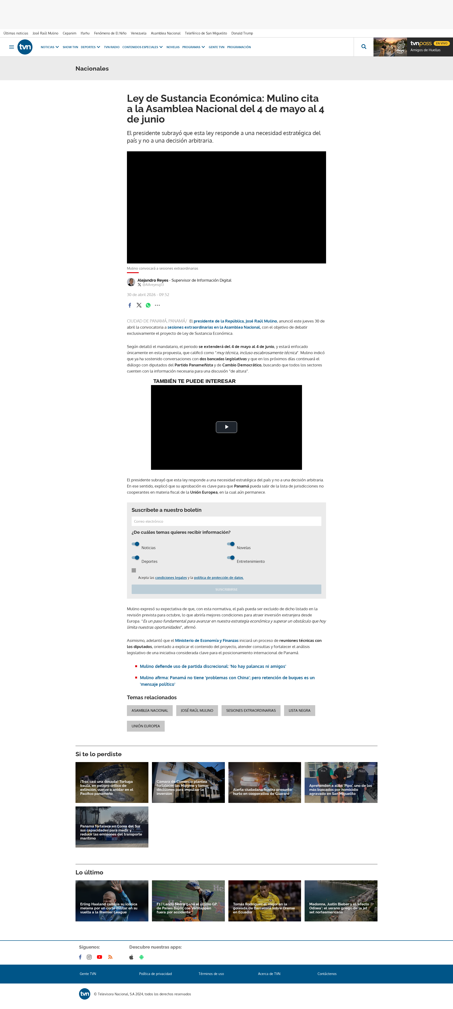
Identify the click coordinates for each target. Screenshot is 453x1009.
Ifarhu (85, 33)
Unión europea (146, 726)
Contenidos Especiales (140, 47)
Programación (239, 47)
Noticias (47, 47)
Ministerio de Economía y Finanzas (207, 640)
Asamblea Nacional (165, 33)
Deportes (88, 47)
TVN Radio (112, 47)
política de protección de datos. (219, 578)
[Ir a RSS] (111, 957)
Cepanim (69, 33)
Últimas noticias (16, 33)
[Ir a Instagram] (90, 957)
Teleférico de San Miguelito (206, 33)
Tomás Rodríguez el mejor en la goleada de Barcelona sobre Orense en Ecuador (264, 908)
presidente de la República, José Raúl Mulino (235, 320)
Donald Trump (242, 33)
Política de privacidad (155, 974)
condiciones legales (171, 578)
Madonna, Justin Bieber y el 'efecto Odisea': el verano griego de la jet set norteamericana (339, 908)
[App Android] (142, 957)
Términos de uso (211, 974)
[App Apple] (132, 957)
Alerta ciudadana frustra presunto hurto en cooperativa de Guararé (262, 792)
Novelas (173, 47)
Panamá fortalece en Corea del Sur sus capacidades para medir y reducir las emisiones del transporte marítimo (111, 832)
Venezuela (139, 33)
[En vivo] (414, 42)
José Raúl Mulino (45, 33)
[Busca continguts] (363, 47)
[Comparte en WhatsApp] (148, 305)
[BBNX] (84, 994)
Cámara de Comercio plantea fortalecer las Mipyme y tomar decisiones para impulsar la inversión (183, 788)
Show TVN (70, 47)
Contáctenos (327, 974)
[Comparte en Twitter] (139, 305)
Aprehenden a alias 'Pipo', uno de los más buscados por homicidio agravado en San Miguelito (340, 790)
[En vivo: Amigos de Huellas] (390, 47)
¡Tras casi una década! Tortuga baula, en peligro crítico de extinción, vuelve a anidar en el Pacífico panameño (106, 788)
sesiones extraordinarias (251, 710)
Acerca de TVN (269, 974)
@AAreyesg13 (153, 285)
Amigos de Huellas (425, 50)
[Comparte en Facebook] (129, 305)
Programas (191, 47)
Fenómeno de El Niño (110, 33)
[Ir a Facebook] (81, 957)
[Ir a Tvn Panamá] (25, 47)
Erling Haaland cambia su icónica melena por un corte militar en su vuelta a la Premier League (108, 908)
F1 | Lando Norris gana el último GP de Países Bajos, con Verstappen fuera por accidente (187, 908)
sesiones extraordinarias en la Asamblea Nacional (214, 327)
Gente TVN (216, 47)
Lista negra (299, 710)
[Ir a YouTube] (100, 957)
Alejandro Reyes (184, 280)
